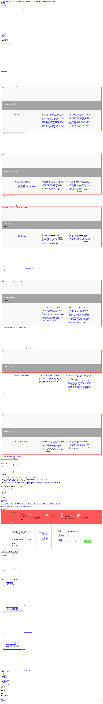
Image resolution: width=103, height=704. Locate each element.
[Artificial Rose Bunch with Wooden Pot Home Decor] (75, 236)
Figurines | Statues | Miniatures (13, 580)
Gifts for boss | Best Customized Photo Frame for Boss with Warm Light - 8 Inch (53, 442)
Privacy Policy (61, 536)
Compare (3, 497)
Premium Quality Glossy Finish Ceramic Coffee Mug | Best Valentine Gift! (22, 479)
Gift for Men (45, 539)
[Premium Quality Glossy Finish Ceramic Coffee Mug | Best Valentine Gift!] (4, 479)
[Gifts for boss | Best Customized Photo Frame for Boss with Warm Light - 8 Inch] (45, 441)
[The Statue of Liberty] (43, 237)
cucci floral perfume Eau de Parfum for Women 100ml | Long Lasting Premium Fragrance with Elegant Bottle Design (79, 387)
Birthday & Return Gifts (23, 187)
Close (2, 501)
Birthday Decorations (11, 644)
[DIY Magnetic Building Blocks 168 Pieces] (52, 313)
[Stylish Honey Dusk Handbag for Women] (71, 189)
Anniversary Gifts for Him (24, 184)
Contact (59, 533)
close (2, 466)
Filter (29, 471)
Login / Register (7, 684)
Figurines (20, 235)
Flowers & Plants (22, 236)
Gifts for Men (21, 441)
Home (2, 486)
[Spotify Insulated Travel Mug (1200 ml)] (49, 118)
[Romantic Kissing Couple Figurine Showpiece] (47, 234)
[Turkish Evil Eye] (24, 482)
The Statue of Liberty (49, 237)
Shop (4, 486)
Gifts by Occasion (21, 181)
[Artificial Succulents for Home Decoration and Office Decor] (4, 477)
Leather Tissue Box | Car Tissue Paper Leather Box (79, 122)
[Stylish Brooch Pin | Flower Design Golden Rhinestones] (48, 188)
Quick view (3, 498)
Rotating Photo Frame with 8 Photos (50, 184)
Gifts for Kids (20, 307)
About (59, 531)
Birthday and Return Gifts (6, 506)
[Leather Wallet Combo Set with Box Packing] (75, 114)
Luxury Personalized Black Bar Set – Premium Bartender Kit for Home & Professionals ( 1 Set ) (53, 122)
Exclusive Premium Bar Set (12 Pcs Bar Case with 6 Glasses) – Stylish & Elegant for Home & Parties (53, 127)
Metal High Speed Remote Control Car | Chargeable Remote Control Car (52, 319)
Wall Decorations (22, 237)
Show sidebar (4, 491)
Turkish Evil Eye (48, 482)
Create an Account (5, 697)
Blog (59, 534)
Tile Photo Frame (16, 480)
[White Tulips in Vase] (45, 381)
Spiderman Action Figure (21, 484)
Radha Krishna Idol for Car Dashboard (54, 449)
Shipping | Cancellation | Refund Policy (61, 540)
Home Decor (45, 536)
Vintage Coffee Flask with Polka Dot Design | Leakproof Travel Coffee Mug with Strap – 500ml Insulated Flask (79, 314)
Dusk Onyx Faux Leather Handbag (81, 447)
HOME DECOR (22, 234)
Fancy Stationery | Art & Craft (25, 506)
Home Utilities (21, 239)
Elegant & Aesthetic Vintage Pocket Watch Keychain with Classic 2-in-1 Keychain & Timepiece (53, 447)
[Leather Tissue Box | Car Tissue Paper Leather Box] (78, 121)
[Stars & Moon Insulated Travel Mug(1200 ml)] (52, 114)
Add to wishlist (4, 500)
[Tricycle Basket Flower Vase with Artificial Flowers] (73, 234)
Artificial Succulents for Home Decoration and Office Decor (18, 477)
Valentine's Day (21, 185)
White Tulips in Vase (55, 381)
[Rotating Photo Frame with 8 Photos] (53, 182)
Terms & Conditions (62, 538)
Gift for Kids (15, 506)
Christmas (20, 189)
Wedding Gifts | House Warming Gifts (26, 186)
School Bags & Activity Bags (12, 646)
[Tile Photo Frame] (7, 480)
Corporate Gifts (18, 114)
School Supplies (9, 647)
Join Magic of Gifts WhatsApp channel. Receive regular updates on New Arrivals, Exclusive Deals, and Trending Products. (28, 1)
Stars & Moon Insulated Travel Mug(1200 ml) (52, 115)
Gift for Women (45, 538)
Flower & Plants (9, 582)
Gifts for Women (22, 375)
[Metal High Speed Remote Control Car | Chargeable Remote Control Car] (51, 317)
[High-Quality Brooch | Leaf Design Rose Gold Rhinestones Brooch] (44, 185)
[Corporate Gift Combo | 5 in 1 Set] (77, 125)
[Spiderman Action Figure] (9, 484)
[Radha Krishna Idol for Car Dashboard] (44, 449)
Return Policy (61, 535)
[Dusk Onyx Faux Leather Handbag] (71, 447)
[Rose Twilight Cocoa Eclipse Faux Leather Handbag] (71, 444)
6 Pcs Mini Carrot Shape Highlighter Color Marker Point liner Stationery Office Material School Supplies (31, 504)
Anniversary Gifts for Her (24, 182)
